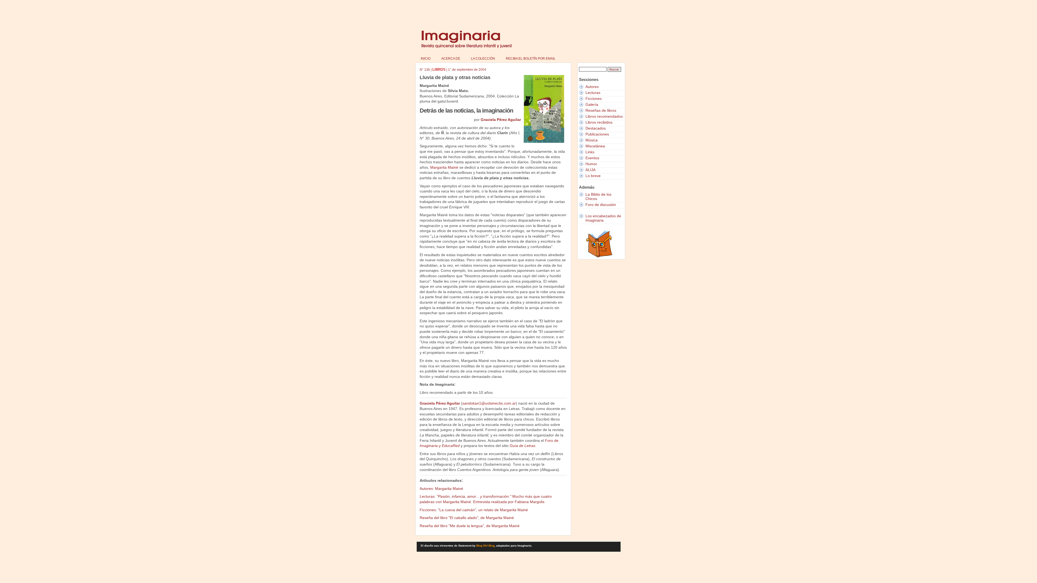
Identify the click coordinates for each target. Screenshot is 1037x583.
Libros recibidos (598, 122)
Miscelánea (595, 146)
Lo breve (593, 176)
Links (589, 152)
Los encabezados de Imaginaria (603, 218)
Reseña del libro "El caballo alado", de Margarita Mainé (467, 518)
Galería (591, 104)
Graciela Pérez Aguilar (501, 119)
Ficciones (593, 98)
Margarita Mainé (444, 167)
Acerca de (450, 58)
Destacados (595, 128)
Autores (592, 86)
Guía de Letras (522, 445)
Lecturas (592, 92)
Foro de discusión (600, 204)
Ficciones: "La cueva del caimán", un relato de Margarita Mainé (474, 510)
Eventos (592, 158)
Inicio (425, 58)
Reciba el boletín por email (530, 58)
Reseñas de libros (600, 110)
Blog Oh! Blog (485, 545)
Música (591, 140)
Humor (591, 164)
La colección (483, 58)
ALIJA (590, 170)
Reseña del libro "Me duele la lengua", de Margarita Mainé (470, 526)
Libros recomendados (604, 116)
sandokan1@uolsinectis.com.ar (489, 403)
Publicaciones (597, 134)
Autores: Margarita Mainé (441, 488)
